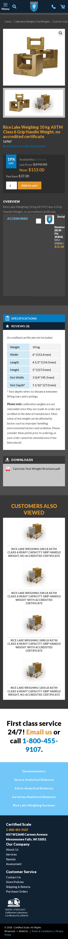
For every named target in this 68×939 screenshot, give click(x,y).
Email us (39, 732)
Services (11, 854)
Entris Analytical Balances (34, 788)
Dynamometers (34, 771)
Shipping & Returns (18, 886)
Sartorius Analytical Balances (34, 797)
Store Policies (15, 882)
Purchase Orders (17, 891)
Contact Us (13, 877)
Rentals (11, 859)
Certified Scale (18, 824)
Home (8, 21)
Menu (5, 8)
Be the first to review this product (24, 146)
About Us (12, 849)
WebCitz (23, 931)
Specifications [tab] (24, 318)
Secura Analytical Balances (34, 779)
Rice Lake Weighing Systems (34, 805)
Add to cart (30, 185)
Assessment (14, 864)
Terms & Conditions (42, 931)
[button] (60, 33)
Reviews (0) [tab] (20, 326)
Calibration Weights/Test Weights (32, 21)
